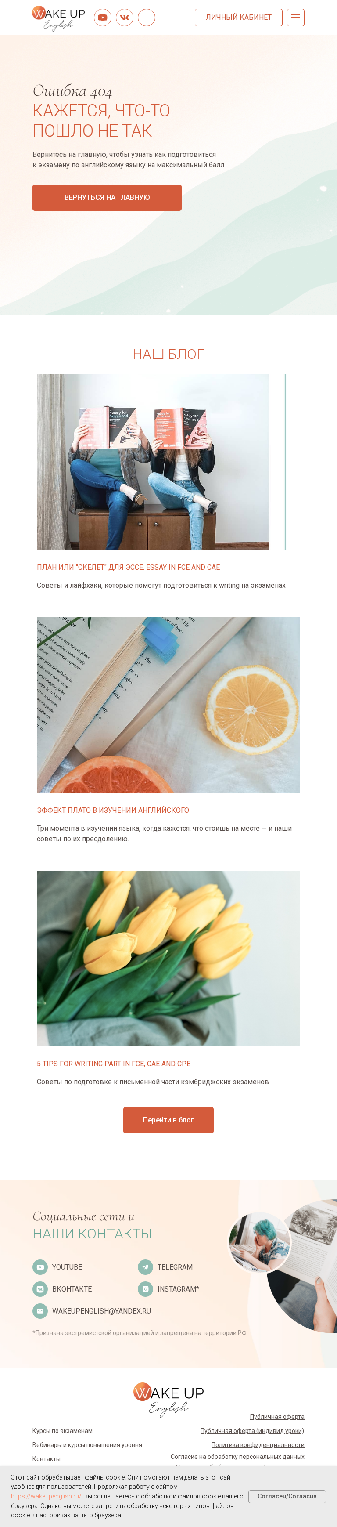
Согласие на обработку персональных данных (238, 1456)
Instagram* (178, 1289)
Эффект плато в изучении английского (113, 810)
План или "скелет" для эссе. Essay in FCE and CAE (128, 567)
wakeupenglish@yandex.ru (101, 1311)
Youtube (67, 1267)
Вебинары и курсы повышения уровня (87, 1444)
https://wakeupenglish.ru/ (46, 1496)
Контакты (46, 1458)
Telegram (175, 1267)
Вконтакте (72, 1289)
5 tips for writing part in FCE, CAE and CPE (113, 1064)
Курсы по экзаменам (62, 1430)
